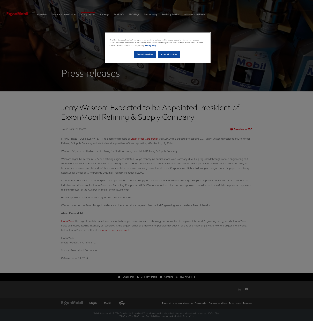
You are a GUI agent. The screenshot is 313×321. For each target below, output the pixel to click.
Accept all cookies (169, 54)
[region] (158, 47)
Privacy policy (150, 46)
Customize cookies (145, 54)
